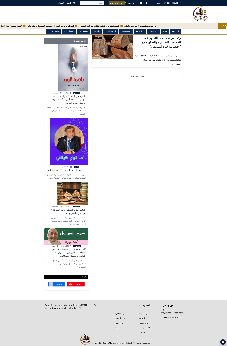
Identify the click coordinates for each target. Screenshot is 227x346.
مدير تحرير (153, 31)
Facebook (59, 284)
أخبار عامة (140, 31)
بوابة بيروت (83, 31)
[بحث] (82, 3)
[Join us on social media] (146, 3)
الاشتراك (61, 3)
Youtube (78, 284)
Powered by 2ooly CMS (102, 343)
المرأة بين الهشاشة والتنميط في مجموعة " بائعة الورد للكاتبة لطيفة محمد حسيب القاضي (69, 99)
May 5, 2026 (64, 93)
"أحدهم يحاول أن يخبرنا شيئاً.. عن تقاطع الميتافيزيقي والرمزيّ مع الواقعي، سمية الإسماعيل (69, 252)
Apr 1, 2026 (65, 167)
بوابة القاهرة (69, 31)
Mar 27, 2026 (64, 246)
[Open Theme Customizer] (223, 342)
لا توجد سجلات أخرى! (137, 76)
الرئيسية (175, 31)
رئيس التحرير (53, 31)
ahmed (164, 51)
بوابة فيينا (96, 31)
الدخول (68, 3)
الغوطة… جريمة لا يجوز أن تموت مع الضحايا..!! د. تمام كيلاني (58, 26)
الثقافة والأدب (110, 31)
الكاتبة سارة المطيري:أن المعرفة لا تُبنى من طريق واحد (68, 211)
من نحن (95, 305)
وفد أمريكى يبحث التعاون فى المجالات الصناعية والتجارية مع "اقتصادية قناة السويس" (161, 42)
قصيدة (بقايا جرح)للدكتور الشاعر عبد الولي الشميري (107, 26)
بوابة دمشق (126, 31)
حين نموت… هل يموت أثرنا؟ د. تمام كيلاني (148, 26)
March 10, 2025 (152, 51)
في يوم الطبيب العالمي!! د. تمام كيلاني (66, 170)
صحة (165, 31)
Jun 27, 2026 (64, 207)
